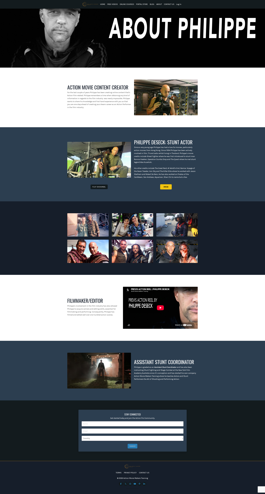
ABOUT (159, 4)
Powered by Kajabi (132, 488)
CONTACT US (169, 4)
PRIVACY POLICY (130, 473)
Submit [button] (132, 446)
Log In (178, 4)
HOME (102, 4)
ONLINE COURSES (127, 4)
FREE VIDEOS (112, 4)
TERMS (118, 473)
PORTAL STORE (142, 4)
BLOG (152, 4)
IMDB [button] (165, 187)
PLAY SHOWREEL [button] (99, 187)
